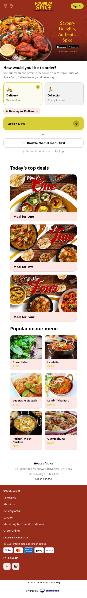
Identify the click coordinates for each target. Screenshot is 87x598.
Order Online (11, 530)
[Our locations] (11, 6)
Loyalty (8, 517)
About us (9, 504)
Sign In (77, 6)
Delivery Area (11, 511)
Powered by (31, 590)
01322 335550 (43, 479)
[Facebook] (7, 566)
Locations (9, 498)
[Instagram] (15, 566)
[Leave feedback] (5, 6)
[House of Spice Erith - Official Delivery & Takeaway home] (43, 6)
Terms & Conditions (37, 582)
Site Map (56, 582)
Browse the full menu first (43, 143)
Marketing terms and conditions (23, 524)
